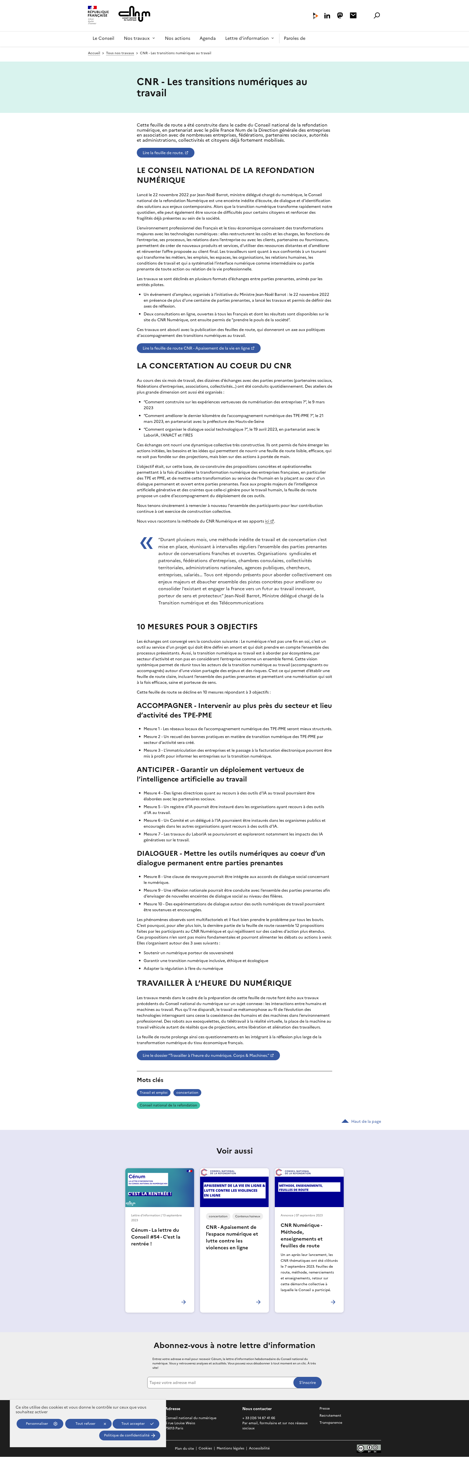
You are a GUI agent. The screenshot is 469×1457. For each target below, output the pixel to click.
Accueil (94, 53)
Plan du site (184, 1448)
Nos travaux (137, 38)
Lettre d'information (247, 38)
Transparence (331, 1422)
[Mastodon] (340, 15)
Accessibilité (259, 1448)
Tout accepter (133, 1423)
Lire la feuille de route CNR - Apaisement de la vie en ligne (196, 348)
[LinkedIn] (327, 16)
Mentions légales (230, 1448)
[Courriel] (353, 15)
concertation (187, 1092)
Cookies (205, 1448)
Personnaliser (37, 1423)
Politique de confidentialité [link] (126, 1435)
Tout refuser (85, 1423)
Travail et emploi (154, 1092)
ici (267, 521)
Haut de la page (366, 1121)
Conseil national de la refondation (168, 1105)
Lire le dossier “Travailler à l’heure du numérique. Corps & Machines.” (206, 1055)
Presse (325, 1408)
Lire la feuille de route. (163, 153)
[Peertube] (316, 16)
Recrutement (330, 1415)
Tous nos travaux (120, 53)
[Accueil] (98, 15)
